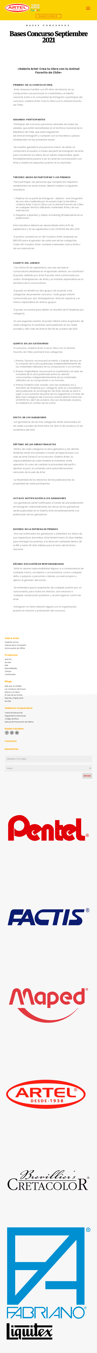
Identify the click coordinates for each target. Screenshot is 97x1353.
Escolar (8, 662)
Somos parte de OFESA (15, 648)
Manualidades (11, 668)
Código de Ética (12, 719)
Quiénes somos (12, 642)
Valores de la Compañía (15, 645)
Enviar (87, 775)
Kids (6, 665)
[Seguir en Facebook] (7, 733)
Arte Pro (8, 659)
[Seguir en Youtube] (17, 733)
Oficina (8, 671)
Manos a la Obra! (12, 692)
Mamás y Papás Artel (14, 698)
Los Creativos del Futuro (15, 689)
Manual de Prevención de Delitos (19, 722)
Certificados (10, 674)
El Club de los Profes (13, 695)
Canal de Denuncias (14, 712)
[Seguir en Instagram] (12, 733)
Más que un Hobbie (13, 686)
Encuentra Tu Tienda (47, 16)
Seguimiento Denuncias (15, 716)
